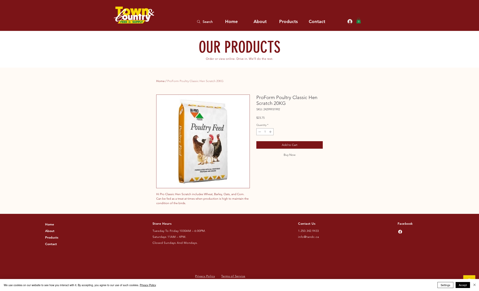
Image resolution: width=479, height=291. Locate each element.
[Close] (474, 285)
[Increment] (270, 131)
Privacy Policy (148, 285)
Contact (51, 244)
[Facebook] (400, 231)
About (49, 231)
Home (160, 81)
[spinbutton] (265, 131)
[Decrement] (259, 131)
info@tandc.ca (308, 237)
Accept (463, 285)
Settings (445, 285)
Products (51, 237)
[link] (358, 20)
